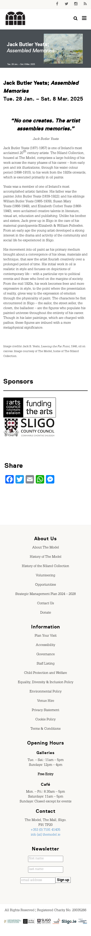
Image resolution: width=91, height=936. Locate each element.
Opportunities (45, 585)
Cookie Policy (45, 720)
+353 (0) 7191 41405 (45, 830)
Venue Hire (45, 701)
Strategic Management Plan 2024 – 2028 (45, 594)
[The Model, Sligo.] (15, 18)
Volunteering (45, 576)
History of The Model (45, 557)
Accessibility (45, 645)
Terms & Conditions (45, 729)
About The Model (45, 548)
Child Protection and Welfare (45, 673)
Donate (45, 613)
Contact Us (45, 604)
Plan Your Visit (46, 636)
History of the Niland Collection (45, 566)
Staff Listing (46, 664)
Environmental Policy (46, 692)
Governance (45, 655)
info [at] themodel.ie (45, 835)
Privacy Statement (45, 710)
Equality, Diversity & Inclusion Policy (45, 682)
